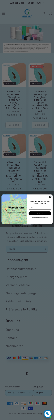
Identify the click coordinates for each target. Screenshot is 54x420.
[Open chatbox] (48, 414)
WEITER (39, 213)
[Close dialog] (50, 197)
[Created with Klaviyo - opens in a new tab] (27, 224)
